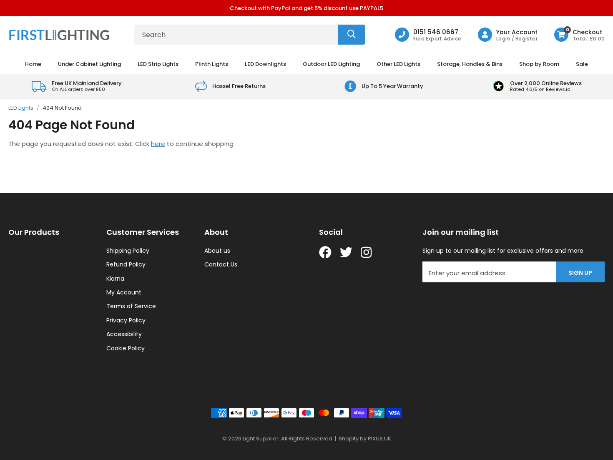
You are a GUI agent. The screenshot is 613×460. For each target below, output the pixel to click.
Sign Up (580, 273)
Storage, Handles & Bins (469, 64)
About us (217, 250)
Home (33, 64)
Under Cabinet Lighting (89, 64)
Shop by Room (539, 64)
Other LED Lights (398, 64)
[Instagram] (367, 252)
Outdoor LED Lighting (331, 64)
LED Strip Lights (158, 64)
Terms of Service (131, 306)
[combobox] (249, 35)
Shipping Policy (127, 250)
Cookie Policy (125, 348)
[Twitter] (346, 252)
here (158, 143)
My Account (123, 292)
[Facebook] (325, 252)
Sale (582, 64)
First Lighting (60, 34)
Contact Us (220, 264)
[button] (579, 35)
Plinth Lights (211, 64)
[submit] (351, 35)
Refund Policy (126, 264)
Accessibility (124, 334)
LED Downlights (265, 64)
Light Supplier (261, 438)
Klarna (115, 278)
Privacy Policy (126, 320)
